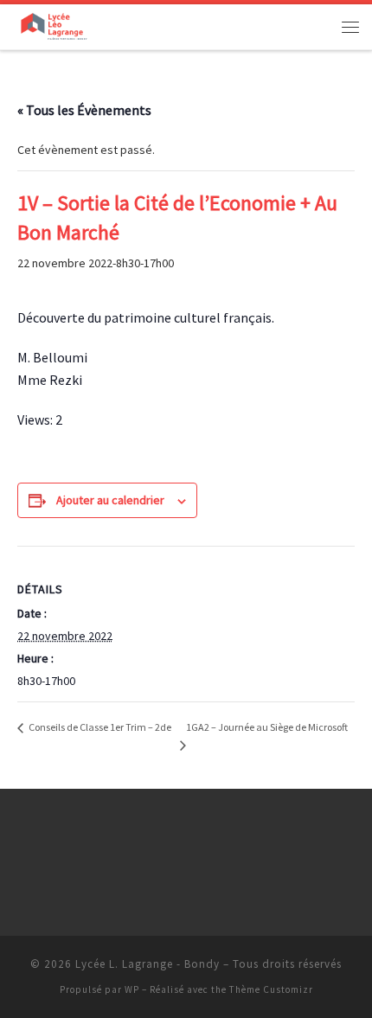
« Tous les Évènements (84, 109)
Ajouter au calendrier (110, 500)
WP (132, 989)
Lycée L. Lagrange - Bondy (147, 964)
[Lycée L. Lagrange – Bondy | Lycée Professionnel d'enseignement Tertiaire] (53, 24)
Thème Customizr (271, 989)
